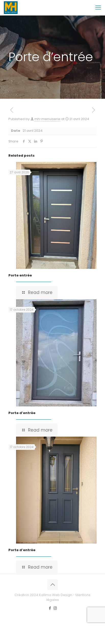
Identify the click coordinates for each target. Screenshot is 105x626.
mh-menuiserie (47, 119)
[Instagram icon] (55, 608)
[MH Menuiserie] (11, 7)
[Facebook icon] (50, 608)
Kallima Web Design (55, 594)
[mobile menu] (98, 7)
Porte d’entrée (21, 412)
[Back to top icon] (52, 584)
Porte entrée (20, 275)
